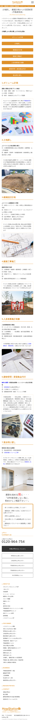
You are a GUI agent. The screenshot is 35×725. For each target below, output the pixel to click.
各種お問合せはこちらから (17, 549)
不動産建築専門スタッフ (9, 611)
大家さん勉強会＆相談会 (9, 662)
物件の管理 (5, 382)
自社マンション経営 (8, 613)
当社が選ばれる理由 (8, 645)
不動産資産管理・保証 (9, 670)
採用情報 (5, 615)
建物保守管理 (6, 673)
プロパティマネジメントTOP (11, 587)
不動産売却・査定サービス (10, 640)
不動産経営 (27, 100)
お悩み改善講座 (7, 650)
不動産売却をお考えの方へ (17, 565)
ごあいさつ (6, 589)
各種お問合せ (6, 692)
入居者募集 (6, 675)
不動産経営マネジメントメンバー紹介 (13, 608)
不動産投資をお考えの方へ (17, 570)
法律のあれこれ (7, 655)
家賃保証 (6, 387)
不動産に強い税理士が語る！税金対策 (13, 660)
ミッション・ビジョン (9, 594)
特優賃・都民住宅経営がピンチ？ (12, 648)
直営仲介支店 (6, 606)
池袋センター (6, 601)
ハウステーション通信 (9, 626)
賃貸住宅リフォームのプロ (10, 699)
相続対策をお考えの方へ (9, 680)
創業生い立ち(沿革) (8, 596)
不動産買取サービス (8, 643)
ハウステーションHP (8, 618)
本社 (4, 603)
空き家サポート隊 (8, 678)
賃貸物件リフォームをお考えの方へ (12, 638)
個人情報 (5, 694)
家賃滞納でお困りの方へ (9, 636)
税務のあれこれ (7, 652)
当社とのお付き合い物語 (9, 628)
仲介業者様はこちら (17, 575)
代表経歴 (5, 591)
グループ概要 (6, 599)
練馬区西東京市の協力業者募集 (11, 696)
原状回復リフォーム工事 (11, 452)
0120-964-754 (13, 541)
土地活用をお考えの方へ (17, 560)
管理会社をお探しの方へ (17, 555)
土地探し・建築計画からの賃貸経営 (12, 657)
